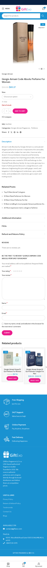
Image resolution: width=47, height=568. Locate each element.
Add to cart (20, 111)
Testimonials (8, 507)
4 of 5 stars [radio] (19, 271)
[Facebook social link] (8, 132)
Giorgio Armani (7, 74)
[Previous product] (39, 69)
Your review (6, 275)
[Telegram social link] (20, 132)
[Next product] (44, 69)
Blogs (5, 516)
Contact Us (7, 512)
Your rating (6, 271)
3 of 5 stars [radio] (18, 271)
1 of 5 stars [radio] (14, 271)
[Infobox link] (23, 402)
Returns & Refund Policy (12, 503)
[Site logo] (23, 8)
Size (3, 92)
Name (4, 303)
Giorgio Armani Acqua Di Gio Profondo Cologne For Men (35, 372)
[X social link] (11, 132)
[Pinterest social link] (14, 132)
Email (4, 313)
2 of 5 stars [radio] (16, 271)
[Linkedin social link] (17, 132)
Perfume (34, 128)
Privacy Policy (8, 499)
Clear (5, 102)
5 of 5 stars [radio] (21, 271)
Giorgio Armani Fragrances (20, 128)
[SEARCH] (42, 15)
